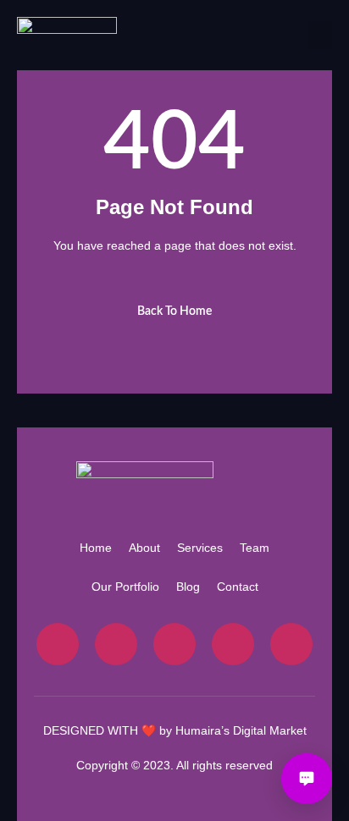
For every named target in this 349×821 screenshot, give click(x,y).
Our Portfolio (125, 586)
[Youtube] (233, 644)
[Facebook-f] (57, 644)
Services (200, 547)
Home (96, 547)
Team (254, 547)
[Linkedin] (291, 644)
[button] (320, 35)
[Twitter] (116, 644)
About (144, 547)
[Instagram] (174, 644)
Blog (188, 586)
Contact (237, 586)
